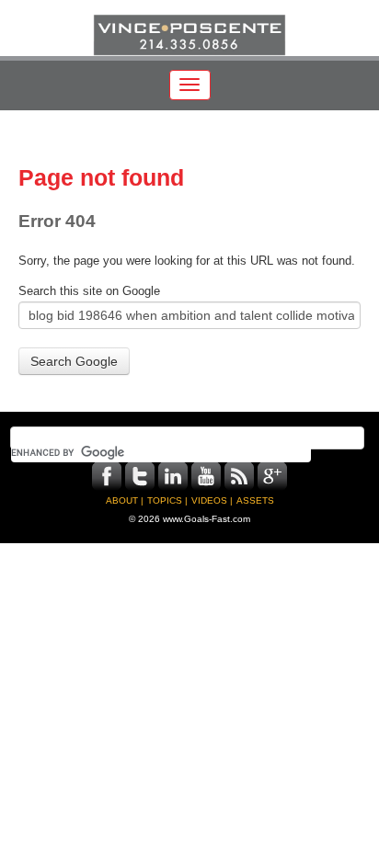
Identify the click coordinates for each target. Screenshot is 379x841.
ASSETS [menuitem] (255, 500)
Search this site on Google (89, 291)
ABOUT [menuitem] (122, 500)
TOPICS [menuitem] (164, 500)
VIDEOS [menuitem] (209, 500)
